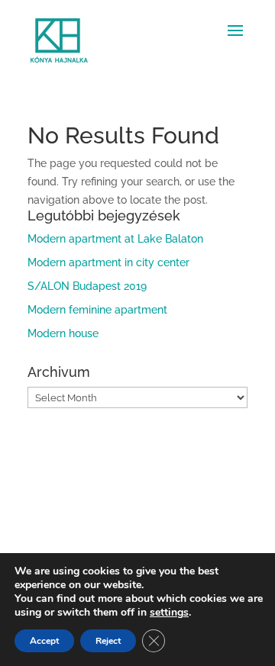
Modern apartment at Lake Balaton (115, 239)
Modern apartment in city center (108, 262)
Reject (108, 641)
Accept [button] (44, 641)
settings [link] (169, 612)
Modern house (63, 333)
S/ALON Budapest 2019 (87, 286)
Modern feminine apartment (97, 310)
